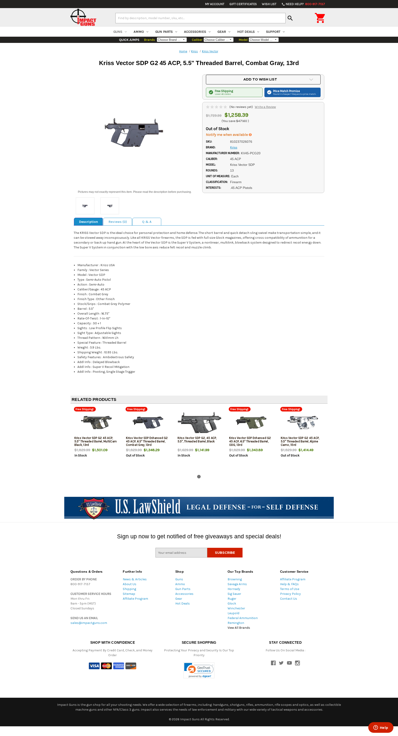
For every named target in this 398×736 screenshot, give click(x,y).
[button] (199, 670)
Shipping (129, 589)
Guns (117, 32)
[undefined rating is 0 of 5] (217, 107)
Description (88, 222)
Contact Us (288, 599)
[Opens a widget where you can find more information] (380, 728)
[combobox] (200, 18)
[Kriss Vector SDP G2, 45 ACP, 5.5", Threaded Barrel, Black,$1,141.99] (199, 422)
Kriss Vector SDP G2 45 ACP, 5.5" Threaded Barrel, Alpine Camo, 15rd (300, 441)
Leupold (233, 613)
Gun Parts (164, 32)
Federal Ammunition (243, 618)
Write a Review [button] (265, 107)
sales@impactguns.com (88, 623)
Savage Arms (237, 584)
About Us (129, 584)
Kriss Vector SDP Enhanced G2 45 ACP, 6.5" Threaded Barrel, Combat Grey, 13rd (147, 441)
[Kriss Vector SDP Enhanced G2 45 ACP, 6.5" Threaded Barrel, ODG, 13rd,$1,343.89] (251, 422)
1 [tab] (199, 476)
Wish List (269, 4)
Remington (236, 623)
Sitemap (129, 594)
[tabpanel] (96, 440)
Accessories (195, 32)
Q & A (147, 222)
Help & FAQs (289, 584)
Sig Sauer (234, 594)
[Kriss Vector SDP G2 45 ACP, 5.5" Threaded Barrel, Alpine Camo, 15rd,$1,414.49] (302, 422)
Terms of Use (289, 589)
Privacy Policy (290, 594)
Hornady (234, 589)
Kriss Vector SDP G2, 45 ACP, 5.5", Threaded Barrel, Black (197, 439)
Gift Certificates (243, 4)
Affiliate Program (135, 599)
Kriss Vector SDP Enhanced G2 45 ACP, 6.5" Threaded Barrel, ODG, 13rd (250, 441)
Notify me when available (227, 134)
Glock (232, 603)
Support (273, 32)
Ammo (139, 32)
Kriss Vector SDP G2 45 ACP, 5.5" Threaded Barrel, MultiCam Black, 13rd (95, 441)
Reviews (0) (117, 222)
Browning (235, 579)
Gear (221, 32)
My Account (214, 4)
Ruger (232, 599)
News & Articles (135, 579)
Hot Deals (246, 32)
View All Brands (239, 628)
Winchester (236, 608)
